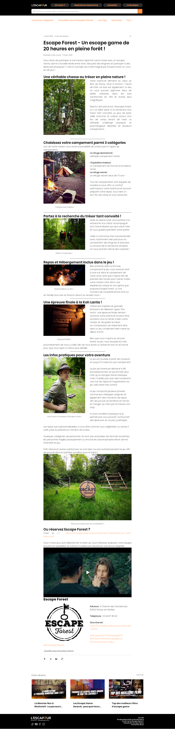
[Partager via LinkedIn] (56, 659)
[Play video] (87, 572)
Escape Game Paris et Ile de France (130, 719)
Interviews (117, 20)
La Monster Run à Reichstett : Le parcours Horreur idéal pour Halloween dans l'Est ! (48, 705)
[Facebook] (40, 724)
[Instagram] (43, 724)
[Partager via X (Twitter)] (50, 659)
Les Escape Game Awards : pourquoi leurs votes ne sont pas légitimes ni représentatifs (86, 705)
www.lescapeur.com (43, 720)
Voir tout (139, 675)
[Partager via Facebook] (44, 659)
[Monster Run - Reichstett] (49, 689)
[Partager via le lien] (62, 659)
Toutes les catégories (43, 20)
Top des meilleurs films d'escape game (125, 705)
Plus (129, 20)
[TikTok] (32, 724)
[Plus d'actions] (130, 36)
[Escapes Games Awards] (87, 689)
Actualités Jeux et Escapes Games (75, 20)
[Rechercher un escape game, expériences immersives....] (140, 11)
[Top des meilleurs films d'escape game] (126, 689)
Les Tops (102, 20)
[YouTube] (36, 724)
